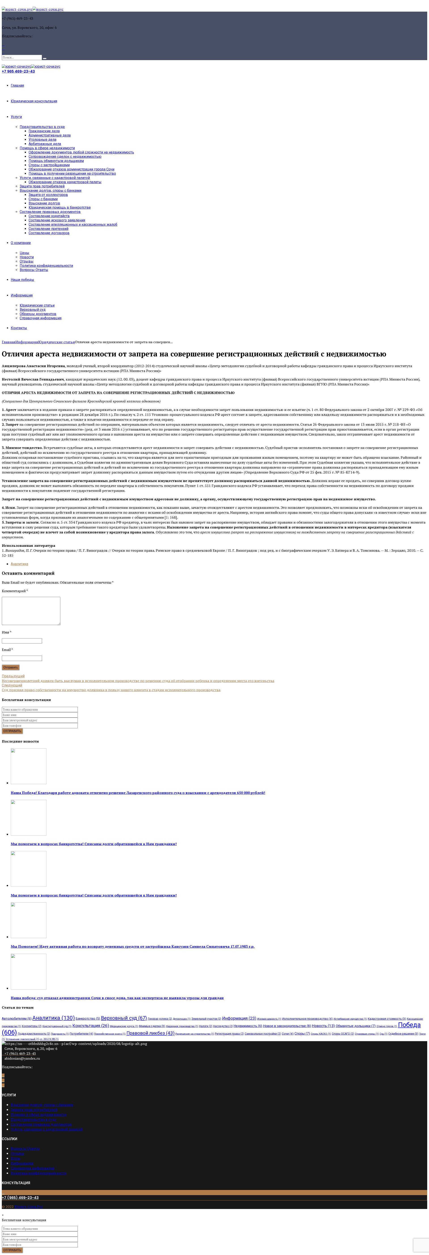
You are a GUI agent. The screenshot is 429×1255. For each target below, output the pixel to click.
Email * (7, 649)
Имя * (6, 632)
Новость (323, 1025)
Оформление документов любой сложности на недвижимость (81, 152)
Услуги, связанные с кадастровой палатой (55, 178)
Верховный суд (33, 309)
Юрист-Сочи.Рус (29, 1206)
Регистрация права (229, 1033)
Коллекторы (32, 1026)
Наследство (223, 1026)
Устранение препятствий (22, 1039)
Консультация (90, 1025)
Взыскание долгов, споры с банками (50, 190)
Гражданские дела (44, 131)
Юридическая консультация (34, 101)
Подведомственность (34, 1033)
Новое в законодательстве (287, 1026)
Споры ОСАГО (343, 1033)
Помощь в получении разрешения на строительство (72, 173)
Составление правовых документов (50, 212)
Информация (22, 295)
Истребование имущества (350, 1018)
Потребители (81, 1033)
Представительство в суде (42, 127)
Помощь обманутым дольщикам (56, 161)
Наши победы (22, 280)
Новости (27, 257)
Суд (383, 1033)
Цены (24, 253)
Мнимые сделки (152, 1026)
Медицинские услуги (124, 1026)
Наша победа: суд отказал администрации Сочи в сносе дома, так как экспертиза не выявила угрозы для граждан (117, 997)
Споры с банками (43, 199)
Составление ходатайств (49, 216)
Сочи (288, 1033)
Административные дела (50, 135)
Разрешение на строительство (194, 1033)
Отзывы (27, 261)
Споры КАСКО (321, 1033)
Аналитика (19, 564)
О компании (21, 243)
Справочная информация (40, 318)
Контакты (19, 328)
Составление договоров (49, 233)
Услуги (16, 117)
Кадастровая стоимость (387, 1018)
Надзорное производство (182, 1026)
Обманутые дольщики (356, 1026)
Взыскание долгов (44, 203)
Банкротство (88, 1018)
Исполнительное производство (307, 1018)
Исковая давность (269, 1018)
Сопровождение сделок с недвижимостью (65, 156)
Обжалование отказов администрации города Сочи (71, 169)
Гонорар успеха (160, 1018)
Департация (182, 1018)
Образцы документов (38, 314)
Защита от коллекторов (48, 195)
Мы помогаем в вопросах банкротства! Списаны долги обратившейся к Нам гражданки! (94, 843)
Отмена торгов (386, 1026)
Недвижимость (248, 1026)
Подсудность (60, 1033)
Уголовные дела (42, 139)
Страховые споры (367, 1033)
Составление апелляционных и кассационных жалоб (73, 224)
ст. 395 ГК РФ (49, 1039)
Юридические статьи (37, 305)
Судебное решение (403, 1033)
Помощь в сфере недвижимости (47, 148)
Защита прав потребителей (42, 186)
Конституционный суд (57, 1026)
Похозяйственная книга (110, 1033)
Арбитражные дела (45, 144)
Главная (17, 85)
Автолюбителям (17, 1019)
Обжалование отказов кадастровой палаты (65, 182)
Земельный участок (206, 1018)
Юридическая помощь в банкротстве (60, 207)
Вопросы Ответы (34, 270)
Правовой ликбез (150, 1033)
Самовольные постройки (263, 1033)
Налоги (205, 1026)
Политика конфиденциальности (46, 265)
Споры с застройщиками (49, 165)
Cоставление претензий (48, 229)
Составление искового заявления (57, 220)
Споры (302, 1034)
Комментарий (15, 590)
